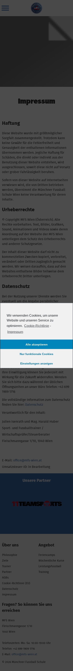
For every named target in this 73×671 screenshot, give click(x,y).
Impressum (15, 332)
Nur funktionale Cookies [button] (36, 353)
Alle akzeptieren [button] (37, 344)
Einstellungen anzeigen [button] (36, 363)
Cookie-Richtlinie (36, 325)
